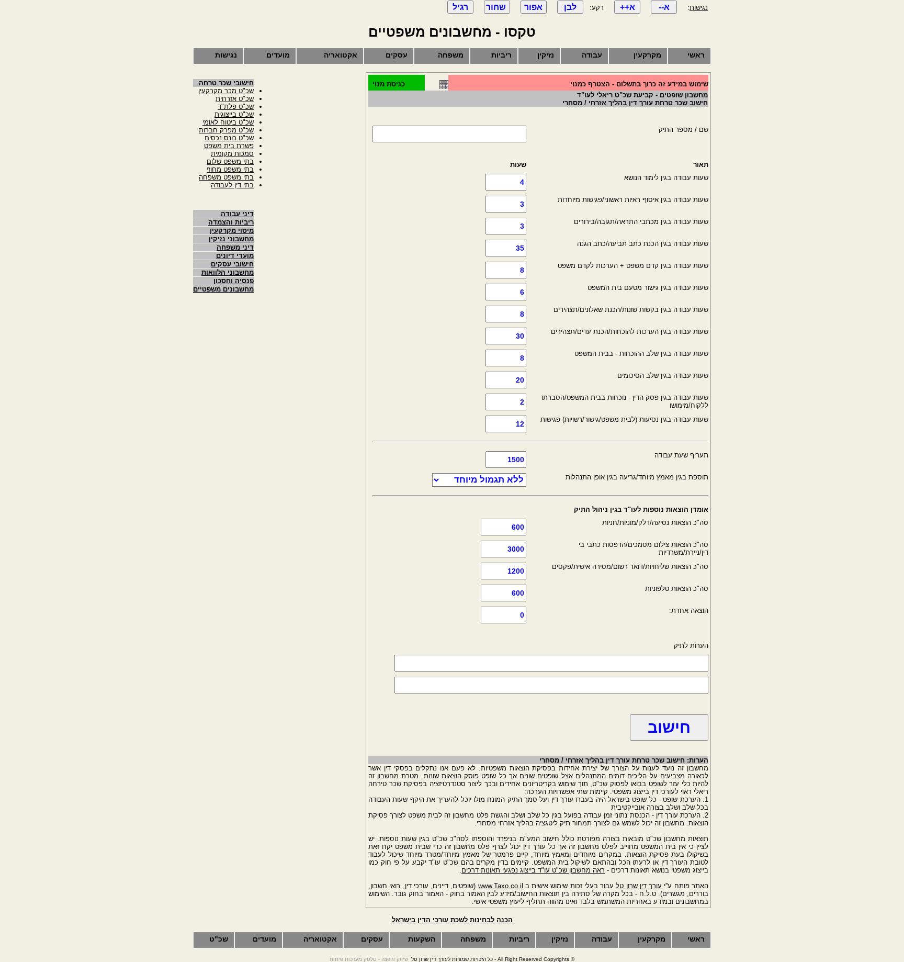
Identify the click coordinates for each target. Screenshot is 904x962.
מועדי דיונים (235, 256)
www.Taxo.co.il (500, 886)
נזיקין (545, 55)
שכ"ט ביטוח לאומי (228, 122)
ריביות (501, 55)
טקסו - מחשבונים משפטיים (452, 32)
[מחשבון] (443, 87)
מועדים (278, 55)
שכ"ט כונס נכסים (229, 138)
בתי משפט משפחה (226, 177)
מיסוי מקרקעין (232, 230)
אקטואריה (340, 55)
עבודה (592, 55)
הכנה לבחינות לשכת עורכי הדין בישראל (452, 920)
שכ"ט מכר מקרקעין (226, 91)
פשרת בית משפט (229, 146)
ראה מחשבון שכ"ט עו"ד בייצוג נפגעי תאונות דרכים (533, 870)
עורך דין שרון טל (639, 886)
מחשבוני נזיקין (231, 239)
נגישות (699, 8)
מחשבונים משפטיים (223, 289)
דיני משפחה (235, 247)
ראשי (696, 55)
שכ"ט (218, 939)
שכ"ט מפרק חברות (226, 130)
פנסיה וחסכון (233, 281)
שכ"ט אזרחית (235, 99)
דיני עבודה (237, 214)
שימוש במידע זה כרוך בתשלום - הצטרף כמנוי (639, 84)
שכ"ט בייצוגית (234, 114)
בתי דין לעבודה (232, 185)
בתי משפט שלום (230, 161)
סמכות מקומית (232, 154)
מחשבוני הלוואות (227, 272)
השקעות (421, 939)
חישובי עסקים (232, 264)
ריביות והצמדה (231, 222)
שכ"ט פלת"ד (236, 106)
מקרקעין (647, 55)
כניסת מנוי (388, 84)
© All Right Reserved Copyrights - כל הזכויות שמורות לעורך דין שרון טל (492, 959)
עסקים (397, 55)
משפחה (451, 55)
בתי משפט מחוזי (230, 169)
